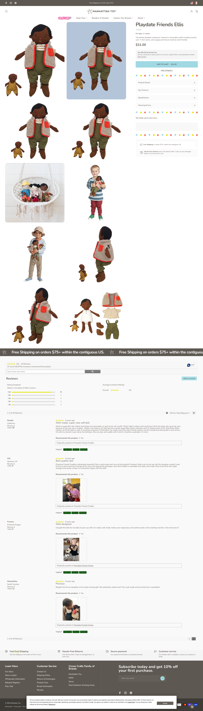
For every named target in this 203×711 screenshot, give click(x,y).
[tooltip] (191, 365)
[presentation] (71, 490)
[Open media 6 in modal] (96, 192)
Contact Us (41, 671)
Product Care (42, 682)
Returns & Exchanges (46, 679)
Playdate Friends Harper (83, 565)
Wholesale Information (15, 679)
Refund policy (8, 706)
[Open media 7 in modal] (34, 254)
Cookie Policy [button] (131, 702)
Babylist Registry (12, 682)
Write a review (190, 378)
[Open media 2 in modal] (96, 60)
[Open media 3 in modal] (34, 131)
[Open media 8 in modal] (96, 254)
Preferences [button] (51, 704)
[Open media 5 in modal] (34, 192)
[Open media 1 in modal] (34, 60)
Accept (165, 703)
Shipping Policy (43, 675)
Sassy (71, 681)
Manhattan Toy (75, 674)
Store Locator (11, 675)
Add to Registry (167, 70)
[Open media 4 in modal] (96, 131)
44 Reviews (26, 364)
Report (83, 449)
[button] (194, 638)
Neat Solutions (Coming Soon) (82, 685)
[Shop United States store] (191, 2)
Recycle (40, 690)
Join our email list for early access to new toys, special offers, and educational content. (166, 54)
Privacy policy (17, 706)
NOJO (71, 678)
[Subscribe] (162, 678)
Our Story (9, 671)
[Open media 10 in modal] (96, 315)
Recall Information (45, 686)
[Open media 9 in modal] (34, 315)
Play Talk (9, 686)
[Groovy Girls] (65, 18)
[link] (11, 364)
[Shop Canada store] (196, 2)
